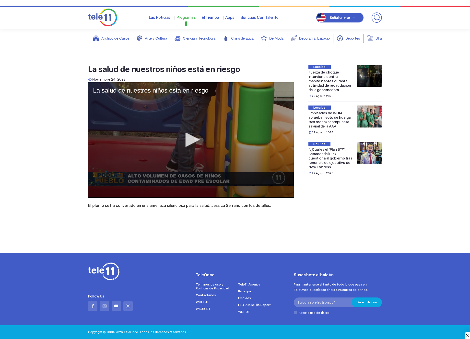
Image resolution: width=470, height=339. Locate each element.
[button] (191, 139)
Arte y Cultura (156, 38)
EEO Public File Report (254, 305)
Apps (230, 17)
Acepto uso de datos (314, 313)
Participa (244, 291)
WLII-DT (244, 312)
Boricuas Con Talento (260, 17)
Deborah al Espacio (314, 38)
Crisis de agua (242, 38)
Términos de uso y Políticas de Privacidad (212, 286)
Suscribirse (366, 302)
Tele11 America (249, 284)
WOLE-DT (203, 302)
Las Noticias (159, 17)
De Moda (276, 38)
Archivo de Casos (115, 38)
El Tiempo (210, 17)
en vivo (340, 18)
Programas (186, 17)
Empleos (244, 298)
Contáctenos (206, 295)
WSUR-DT (203, 309)
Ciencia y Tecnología (199, 38)
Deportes (352, 38)
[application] (191, 140)
